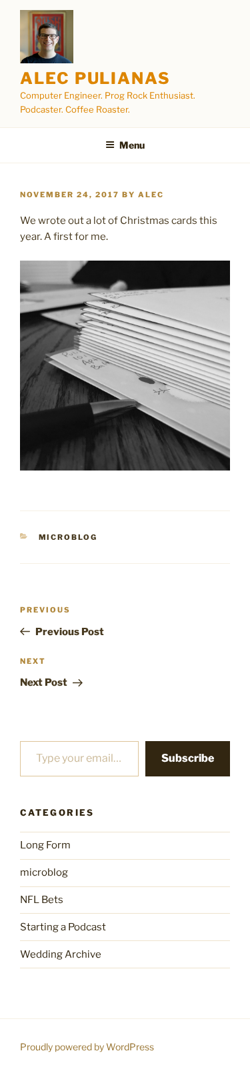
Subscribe (187, 758)
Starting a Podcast (63, 927)
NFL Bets (41, 900)
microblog (68, 537)
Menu (132, 145)
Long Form (45, 845)
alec (151, 194)
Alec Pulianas (95, 78)
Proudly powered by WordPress (87, 1046)
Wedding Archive (60, 954)
